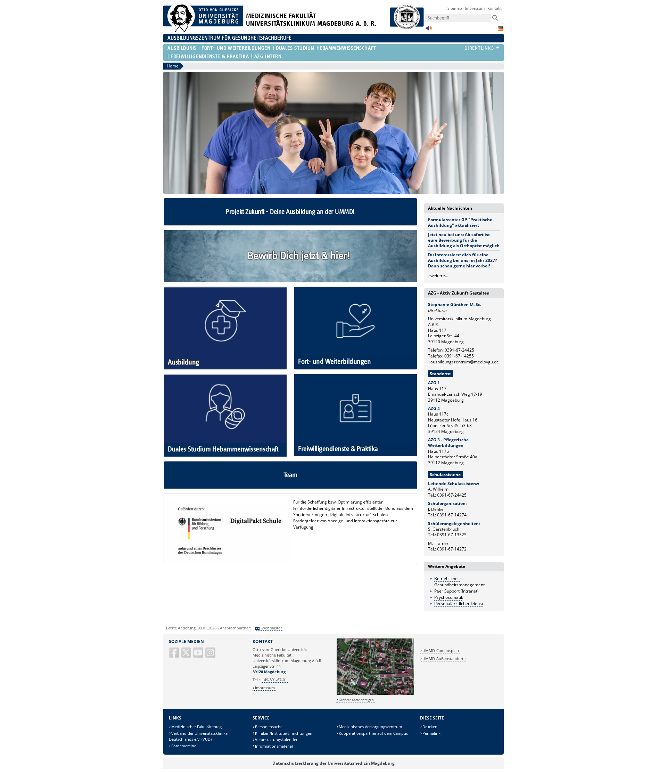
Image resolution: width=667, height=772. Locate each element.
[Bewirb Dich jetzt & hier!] (290, 280)
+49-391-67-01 (274, 679)
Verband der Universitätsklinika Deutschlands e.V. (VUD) (198, 736)
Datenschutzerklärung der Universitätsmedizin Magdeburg (333, 763)
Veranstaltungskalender (276, 739)
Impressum (475, 8)
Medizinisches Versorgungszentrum (370, 726)
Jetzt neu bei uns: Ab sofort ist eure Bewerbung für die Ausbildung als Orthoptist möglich (464, 240)
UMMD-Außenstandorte (444, 658)
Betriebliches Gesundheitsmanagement (459, 582)
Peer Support (447, 591)
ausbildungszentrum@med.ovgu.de (464, 362)
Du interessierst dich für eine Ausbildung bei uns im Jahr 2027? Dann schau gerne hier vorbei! (462, 260)
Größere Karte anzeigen (356, 700)
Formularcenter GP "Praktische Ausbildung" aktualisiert (460, 222)
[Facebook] (174, 655)
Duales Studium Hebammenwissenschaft (326, 48)
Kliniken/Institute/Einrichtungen (283, 733)
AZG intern (268, 56)
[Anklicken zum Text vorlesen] (428, 30)
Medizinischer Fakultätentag (196, 726)
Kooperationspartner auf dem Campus (373, 733)
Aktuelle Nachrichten (450, 208)
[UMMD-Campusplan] (375, 693)
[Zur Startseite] (203, 31)
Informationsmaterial (274, 746)
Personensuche (268, 726)
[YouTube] (198, 655)
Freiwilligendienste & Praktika (210, 56)
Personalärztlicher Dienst (458, 603)
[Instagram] (210, 655)
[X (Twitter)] (186, 655)
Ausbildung (181, 48)
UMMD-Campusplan (440, 650)
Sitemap (454, 8)
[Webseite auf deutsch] (500, 28)
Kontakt (494, 8)
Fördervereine (183, 745)
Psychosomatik (448, 597)
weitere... (439, 276)
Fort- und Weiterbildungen (235, 48)
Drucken (429, 726)
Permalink (431, 733)
